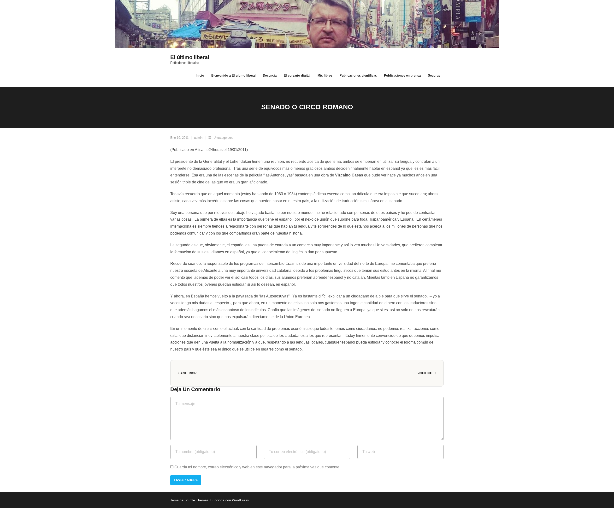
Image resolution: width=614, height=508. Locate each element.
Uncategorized (223, 137)
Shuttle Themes (196, 500)
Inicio (200, 75)
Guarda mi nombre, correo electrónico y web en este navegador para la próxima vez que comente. (257, 467)
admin (198, 137)
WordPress (240, 500)
